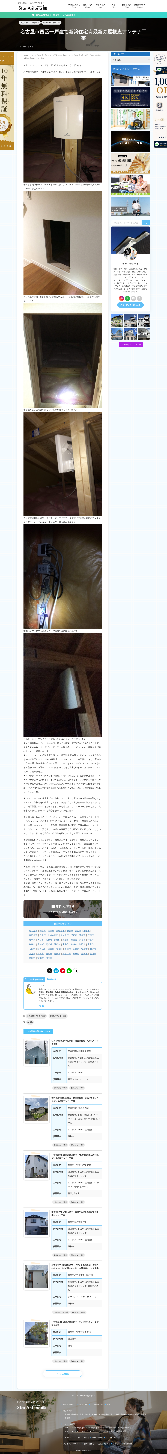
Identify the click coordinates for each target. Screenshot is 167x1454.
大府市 (32, 949)
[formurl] (133, 298)
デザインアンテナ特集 (73, 1428)
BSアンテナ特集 (89, 1428)
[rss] (127, 298)
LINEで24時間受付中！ (86, 1396)
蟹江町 (49, 944)
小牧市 (86, 930)
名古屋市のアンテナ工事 (36, 1016)
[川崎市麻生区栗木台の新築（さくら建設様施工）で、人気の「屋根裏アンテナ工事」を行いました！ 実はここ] (117, 334)
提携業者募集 (103, 1444)
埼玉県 (101, 1414)
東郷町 (57, 939)
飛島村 (57, 944)
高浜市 (40, 953)
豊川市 (93, 953)
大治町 (40, 944)
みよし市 (66, 953)
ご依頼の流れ (68, 1437)
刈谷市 (93, 949)
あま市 (82, 939)
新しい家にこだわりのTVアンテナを (31, 1402)
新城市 (32, 958)
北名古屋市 (53, 935)
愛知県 (67, 1414)
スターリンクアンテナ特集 (75, 1431)
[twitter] (49, 970)
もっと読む (64, 1374)
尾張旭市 (60, 930)
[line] (69, 970)
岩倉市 (70, 930)
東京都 (94, 1414)
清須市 (82, 935)
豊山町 (65, 939)
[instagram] (40, 1006)
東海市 (65, 944)
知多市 (74, 944)
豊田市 (68, 949)
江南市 (91, 935)
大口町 (40, 939)
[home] (43, 1006)
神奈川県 (108, 1414)
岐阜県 (74, 1414)
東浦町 (59, 949)
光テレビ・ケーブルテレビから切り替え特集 (104, 1431)
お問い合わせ (89, 1444)
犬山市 (78, 930)
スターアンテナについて (130, 305)
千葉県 (116, 1414)
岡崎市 (76, 949)
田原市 (49, 958)
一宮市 (43, 930)
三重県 (80, 1414)
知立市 (32, 953)
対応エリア (67, 1411)
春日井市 (33, 935)
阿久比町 (41, 949)
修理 (124, 1431)
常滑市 (91, 944)
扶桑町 (49, 939)
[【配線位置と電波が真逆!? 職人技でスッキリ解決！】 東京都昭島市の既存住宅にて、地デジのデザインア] (130, 334)
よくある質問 (111, 1437)
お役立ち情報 (97, 1437)
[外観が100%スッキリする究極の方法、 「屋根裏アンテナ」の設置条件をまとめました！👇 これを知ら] (144, 320)
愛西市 (74, 939)
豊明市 (32, 939)
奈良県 (143, 1414)
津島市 (91, 939)
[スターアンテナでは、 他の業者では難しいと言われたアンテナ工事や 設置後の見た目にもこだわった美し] (117, 320)
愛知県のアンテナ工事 (58, 1016)
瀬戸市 (74, 935)
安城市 (84, 949)
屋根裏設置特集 (124, 1428)
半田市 (82, 944)
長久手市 (64, 935)
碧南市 (57, 953)
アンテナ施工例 (97, 1404)
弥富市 (32, 944)
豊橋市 (84, 953)
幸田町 (76, 953)
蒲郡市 (40, 958)
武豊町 (51, 949)
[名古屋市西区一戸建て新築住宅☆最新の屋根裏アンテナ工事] (56, 970)
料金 (108, 1404)
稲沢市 (51, 930)
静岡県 (87, 1414)
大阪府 (123, 1414)
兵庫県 (130, 1414)
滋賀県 (67, 1418)
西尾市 (49, 953)
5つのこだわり (68, 1404)
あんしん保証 (82, 1437)
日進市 (43, 935)
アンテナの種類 (69, 1424)
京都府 (136, 1414)
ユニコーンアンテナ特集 (106, 1428)
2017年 (30, 1022)
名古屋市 (33, 930)
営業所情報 (127, 1444)
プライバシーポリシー (71, 1444)
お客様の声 (82, 1404)
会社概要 (116, 1444)
